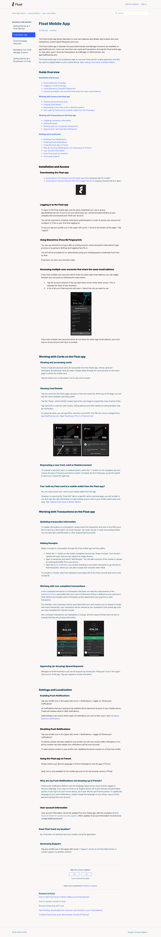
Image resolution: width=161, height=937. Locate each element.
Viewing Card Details (52, 104)
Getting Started (34, 13)
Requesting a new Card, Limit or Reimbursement (64, 107)
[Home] (17, 4)
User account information (54, 151)
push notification (61, 565)
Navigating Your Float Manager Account (22, 51)
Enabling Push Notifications (55, 139)
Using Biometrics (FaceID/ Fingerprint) (60, 88)
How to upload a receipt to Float (52, 901)
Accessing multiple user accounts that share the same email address (72, 91)
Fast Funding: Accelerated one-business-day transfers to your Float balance (70, 910)
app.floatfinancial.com (50, 416)
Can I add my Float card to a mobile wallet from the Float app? (69, 110)
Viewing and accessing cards (56, 102)
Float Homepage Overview (20, 42)
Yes (74, 874)
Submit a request (131, 4)
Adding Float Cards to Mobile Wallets (99, 62)
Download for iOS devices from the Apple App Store (67, 178)
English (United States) (137, 932)
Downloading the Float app (55, 83)
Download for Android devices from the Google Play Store (70, 181)
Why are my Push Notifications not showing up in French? (68, 148)
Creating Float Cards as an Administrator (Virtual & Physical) (64, 914)
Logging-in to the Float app (55, 86)
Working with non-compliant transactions (61, 126)
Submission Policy (49, 594)
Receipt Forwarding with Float (51, 906)
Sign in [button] (144, 4)
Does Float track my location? (56, 153)
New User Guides (49, 13)
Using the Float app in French (56, 145)
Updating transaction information (57, 120)
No (87, 874)
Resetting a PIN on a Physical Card (79, 416)
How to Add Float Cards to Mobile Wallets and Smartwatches (64, 897)
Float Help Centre (18, 13)
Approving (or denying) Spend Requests (60, 129)
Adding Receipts (50, 123)
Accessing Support (52, 156)
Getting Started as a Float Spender (21, 27)
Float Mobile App (20, 35)
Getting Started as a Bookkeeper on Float (22, 59)
